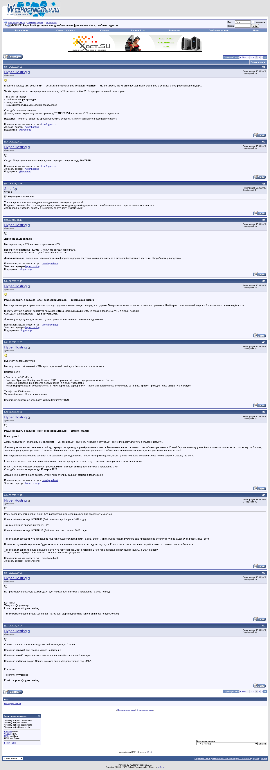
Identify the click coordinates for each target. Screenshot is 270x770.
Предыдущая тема (126, 710)
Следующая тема (144, 710)
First (243, 57)
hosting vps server (12, 703)
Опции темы (257, 62)
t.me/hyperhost (49, 124)
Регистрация (21, 30)
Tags (6, 699)
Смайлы (8, 734)
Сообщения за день (218, 30)
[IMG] (6, 736)
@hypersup (25, 129)
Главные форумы (35, 22)
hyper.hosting (32, 127)
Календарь (174, 30)
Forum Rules (10, 743)
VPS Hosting (51, 22)
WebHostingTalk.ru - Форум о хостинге (231, 758)
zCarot (161, 767)
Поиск (256, 30)
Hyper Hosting (15, 72)
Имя (229, 22)
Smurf (9, 189)
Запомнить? (260, 22)
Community (137, 30)
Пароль (230, 26)
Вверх (264, 758)
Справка (104, 30)
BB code (8, 732)
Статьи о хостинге (65, 30)
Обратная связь (202, 758)
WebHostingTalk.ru (16, 22)
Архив (256, 758)
